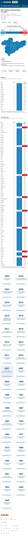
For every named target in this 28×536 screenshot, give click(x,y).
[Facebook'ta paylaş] (5, 19)
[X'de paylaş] (2, 19)
